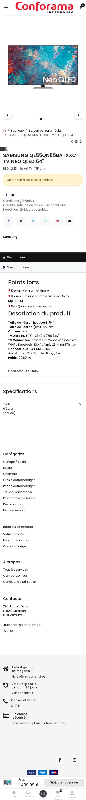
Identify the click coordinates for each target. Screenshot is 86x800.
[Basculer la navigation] (6, 7)
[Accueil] (14, 793)
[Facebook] (9, 221)
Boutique (17, 131)
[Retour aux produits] (76, 141)
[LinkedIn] (33, 221)
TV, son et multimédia (45, 131)
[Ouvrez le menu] (43, 793)
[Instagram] (76, 760)
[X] (21, 221)
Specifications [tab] (17, 267)
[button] (7, 115)
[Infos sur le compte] (72, 793)
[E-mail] (70, 221)
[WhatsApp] (45, 221)
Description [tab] (15, 257)
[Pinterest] (58, 221)
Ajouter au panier (65, 782)
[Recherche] (28, 793)
